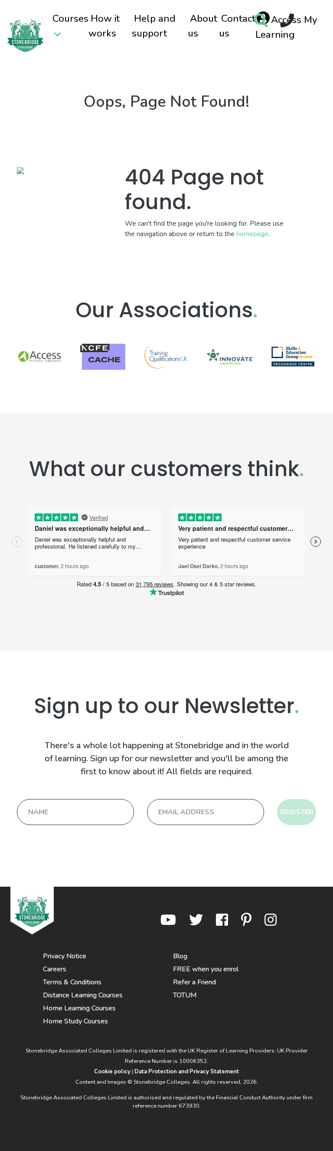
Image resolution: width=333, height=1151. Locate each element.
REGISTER (296, 812)
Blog (180, 956)
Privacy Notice (64, 956)
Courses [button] (70, 18)
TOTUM (185, 995)
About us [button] (202, 26)
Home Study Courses (75, 1021)
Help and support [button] (154, 26)
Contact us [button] (237, 26)
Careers (54, 969)
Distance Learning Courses (83, 995)
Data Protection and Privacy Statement (186, 1071)
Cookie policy (112, 1071)
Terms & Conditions (72, 982)
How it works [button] (104, 26)
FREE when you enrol (205, 969)
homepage (252, 234)
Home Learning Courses (79, 1008)
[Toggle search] (261, 21)
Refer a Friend (194, 982)
